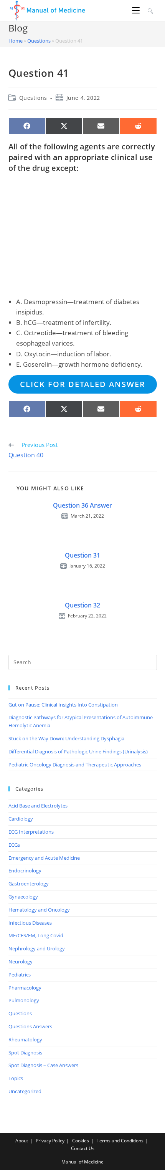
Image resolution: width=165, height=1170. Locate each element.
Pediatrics (19, 974)
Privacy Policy (50, 1140)
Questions (39, 40)
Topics (15, 1078)
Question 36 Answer (82, 505)
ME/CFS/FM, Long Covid (35, 935)
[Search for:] (149, 10)
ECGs (14, 844)
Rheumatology (25, 1039)
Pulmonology (23, 1000)
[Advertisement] (82, 235)
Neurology (20, 961)
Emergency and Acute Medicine (44, 857)
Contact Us (82, 1148)
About (21, 1140)
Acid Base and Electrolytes (38, 805)
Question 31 (82, 555)
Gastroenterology (28, 883)
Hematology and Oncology (39, 909)
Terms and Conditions (120, 1140)
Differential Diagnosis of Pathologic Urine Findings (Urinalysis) (78, 751)
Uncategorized (24, 1091)
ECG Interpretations (31, 831)
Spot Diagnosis (25, 1052)
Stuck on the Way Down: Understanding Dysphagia (66, 738)
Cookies (80, 1140)
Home (15, 40)
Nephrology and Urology (36, 948)
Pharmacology (24, 987)
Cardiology (20, 818)
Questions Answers (30, 1026)
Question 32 (82, 605)
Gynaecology (23, 896)
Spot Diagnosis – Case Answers (43, 1065)
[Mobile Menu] (137, 10)
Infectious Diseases (30, 922)
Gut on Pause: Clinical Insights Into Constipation (63, 704)
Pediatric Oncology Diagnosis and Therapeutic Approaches (74, 764)
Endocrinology (24, 870)
